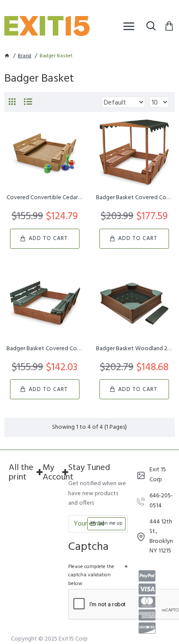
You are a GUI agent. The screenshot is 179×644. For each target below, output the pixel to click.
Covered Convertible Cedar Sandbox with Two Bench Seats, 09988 (45, 198)
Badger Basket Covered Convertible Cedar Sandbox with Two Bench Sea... (45, 349)
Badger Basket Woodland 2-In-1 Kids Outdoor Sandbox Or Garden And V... (134, 349)
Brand (24, 56)
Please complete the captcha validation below (91, 575)
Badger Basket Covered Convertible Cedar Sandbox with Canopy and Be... (134, 198)
